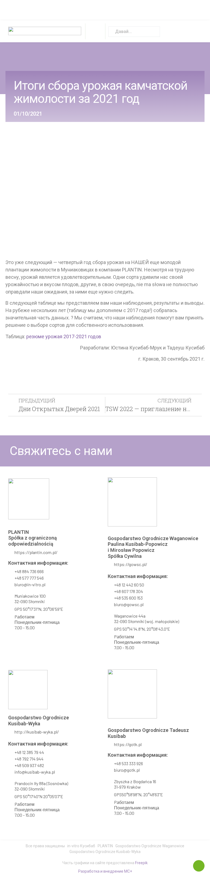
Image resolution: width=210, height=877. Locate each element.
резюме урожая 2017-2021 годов (63, 336)
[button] (95, 31)
